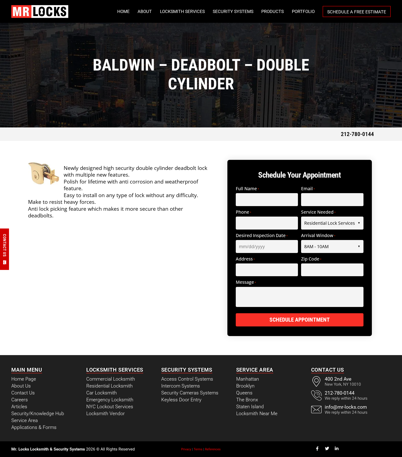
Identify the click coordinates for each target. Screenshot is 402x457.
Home (123, 11)
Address (245, 259)
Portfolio (303, 11)
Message (246, 282)
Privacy (186, 449)
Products (272, 11)
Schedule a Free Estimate (356, 11)
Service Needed (318, 212)
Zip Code (311, 259)
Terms (198, 449)
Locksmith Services (182, 11)
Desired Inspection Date (262, 235)
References (213, 449)
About (145, 11)
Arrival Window (318, 235)
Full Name (247, 188)
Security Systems (233, 11)
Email (308, 188)
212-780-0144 (357, 134)
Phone (243, 212)
